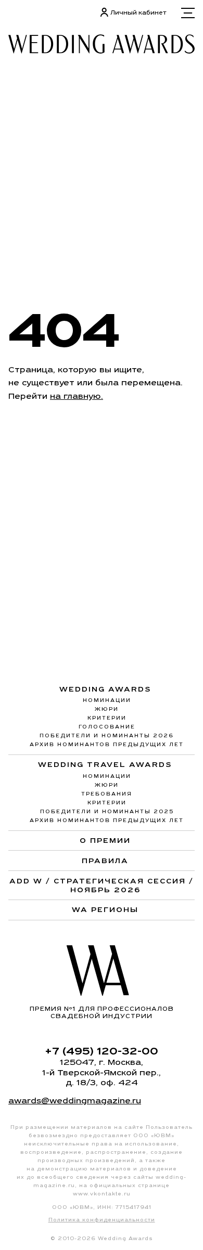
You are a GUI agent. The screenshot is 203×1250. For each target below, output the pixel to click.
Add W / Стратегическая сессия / (101, 885)
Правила (105, 860)
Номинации (107, 700)
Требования (106, 793)
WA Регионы (105, 909)
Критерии (106, 717)
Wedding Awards (105, 689)
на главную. (76, 395)
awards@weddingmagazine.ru (74, 1100)
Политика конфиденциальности (101, 1219)
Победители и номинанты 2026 (107, 735)
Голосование (107, 726)
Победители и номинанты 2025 (107, 811)
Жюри (107, 709)
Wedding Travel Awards (105, 764)
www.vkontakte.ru (102, 1193)
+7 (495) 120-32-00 (101, 1051)
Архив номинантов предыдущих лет (107, 744)
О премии (105, 840)
